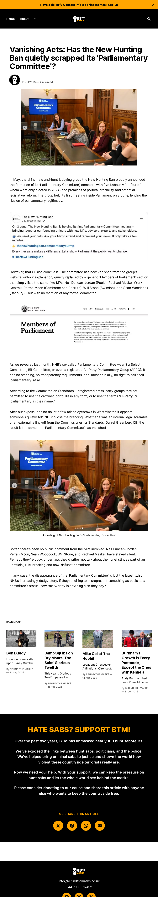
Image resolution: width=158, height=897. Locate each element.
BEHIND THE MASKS (36, 78)
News (13, 41)
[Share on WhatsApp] (86, 826)
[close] (153, 5)
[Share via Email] (100, 826)
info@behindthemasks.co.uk (79, 881)
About (24, 19)
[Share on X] (58, 826)
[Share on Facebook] (72, 826)
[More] (36, 19)
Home (10, 19)
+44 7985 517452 (79, 887)
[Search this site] (149, 19)
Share (140, 80)
